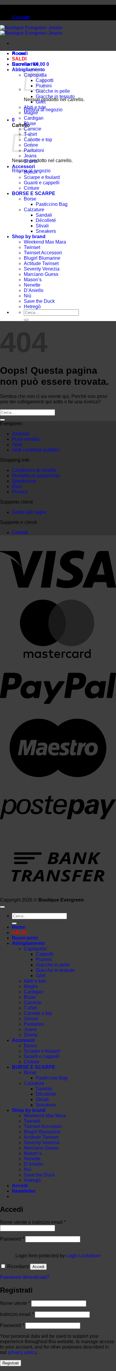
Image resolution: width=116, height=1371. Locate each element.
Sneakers (46, 231)
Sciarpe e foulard (42, 177)
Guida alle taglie (29, 512)
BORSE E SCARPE (33, 193)
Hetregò (32, 306)
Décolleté (46, 220)
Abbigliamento (28, 943)
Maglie (31, 112)
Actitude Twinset (41, 263)
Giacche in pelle (53, 91)
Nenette (32, 285)
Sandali (44, 215)
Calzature (34, 209)
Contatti (21, 17)
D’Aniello (33, 290)
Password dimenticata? (24, 1277)
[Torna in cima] (2, 907)
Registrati (10, 1363)
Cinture (31, 188)
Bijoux (30, 171)
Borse (30, 198)
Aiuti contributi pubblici (36, 449)
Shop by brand (29, 236)
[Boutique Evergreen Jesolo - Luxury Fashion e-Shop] (31, 30)
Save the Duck (39, 301)
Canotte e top (38, 139)
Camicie (32, 1002)
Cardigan (33, 118)
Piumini (44, 959)
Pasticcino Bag (52, 204)
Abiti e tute (35, 107)
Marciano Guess (41, 274)
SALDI (19, 58)
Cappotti (45, 954)
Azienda (20, 433)
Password (12, 1238)
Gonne (31, 1018)
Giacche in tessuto (55, 96)
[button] (13, 119)
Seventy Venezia (41, 268)
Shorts (30, 161)
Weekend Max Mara (45, 241)
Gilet (41, 101)
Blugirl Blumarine (42, 258)
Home (18, 53)
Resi (17, 486)
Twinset (32, 247)
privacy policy (22, 1352)
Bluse (30, 123)
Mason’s (33, 279)
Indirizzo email (17, 1314)
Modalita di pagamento (36, 475)
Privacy (20, 491)
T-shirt (30, 1007)
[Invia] (26, 320)
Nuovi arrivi (25, 64)
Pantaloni (34, 150)
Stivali (42, 225)
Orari (17, 444)
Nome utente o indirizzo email (33, 1222)
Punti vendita (26, 439)
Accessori (23, 166)
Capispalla (35, 948)
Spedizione (24, 481)
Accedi (38, 1266)
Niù (27, 295)
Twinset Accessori (43, 252)
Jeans (30, 155)
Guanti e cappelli (41, 182)
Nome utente (15, 1303)
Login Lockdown (83, 1255)
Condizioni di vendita (34, 470)
